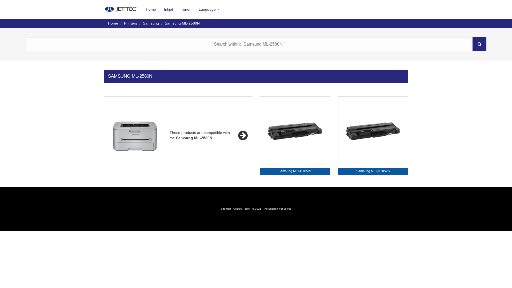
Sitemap (226, 208)
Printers (130, 23)
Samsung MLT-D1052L (295, 171)
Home (151, 9)
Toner (186, 9)
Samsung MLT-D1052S (373, 171)
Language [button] (208, 9)
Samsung (151, 23)
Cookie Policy (241, 208)
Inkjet (168, 9)
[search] (479, 44)
